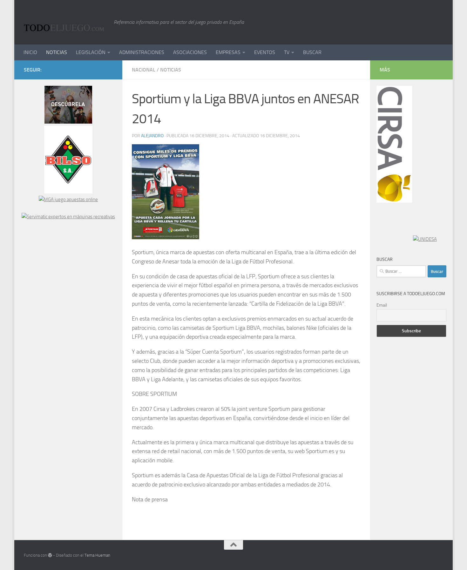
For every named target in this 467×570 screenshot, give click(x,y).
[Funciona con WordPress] (50, 555)
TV (286, 52)
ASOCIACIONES (190, 52)
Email (381, 305)
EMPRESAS (228, 52)
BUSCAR (312, 52)
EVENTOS (264, 52)
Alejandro (152, 136)
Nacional (143, 70)
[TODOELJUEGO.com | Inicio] (65, 22)
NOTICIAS (56, 52)
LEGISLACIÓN (90, 52)
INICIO (30, 52)
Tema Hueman (97, 555)
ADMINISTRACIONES (141, 52)
